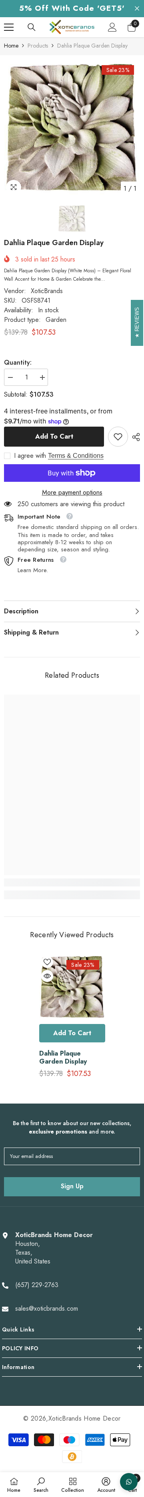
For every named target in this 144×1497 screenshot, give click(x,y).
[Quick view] (47, 976)
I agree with (30, 456)
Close (137, 9)
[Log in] (112, 27)
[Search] (31, 27)
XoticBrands (47, 290)
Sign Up (72, 1186)
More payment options (72, 492)
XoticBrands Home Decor (84, 1418)
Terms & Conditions (76, 455)
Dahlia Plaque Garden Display (63, 1058)
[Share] (134, 437)
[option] (72, 127)
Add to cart (52, 436)
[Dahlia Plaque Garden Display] (72, 987)
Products (38, 46)
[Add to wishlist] (47, 962)
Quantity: (18, 362)
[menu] (9, 27)
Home (11, 46)
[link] (118, 437)
